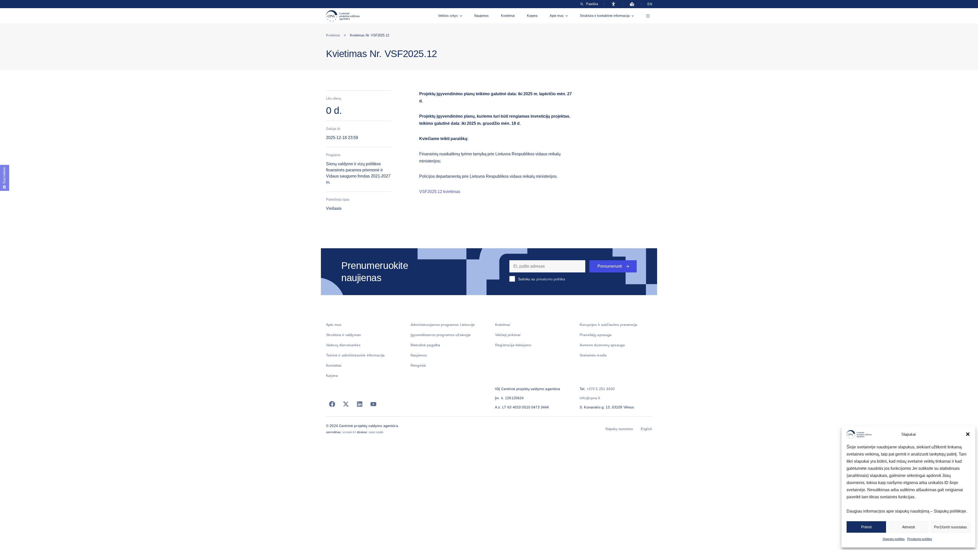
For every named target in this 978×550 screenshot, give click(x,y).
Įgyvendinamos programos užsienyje (441, 335)
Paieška (592, 4)
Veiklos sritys (448, 16)
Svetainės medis (593, 355)
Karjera (532, 16)
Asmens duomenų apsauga (602, 345)
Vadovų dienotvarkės (343, 345)
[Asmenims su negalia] (613, 4)
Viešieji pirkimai (507, 335)
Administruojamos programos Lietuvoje (443, 325)
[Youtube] (373, 404)
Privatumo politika (919, 539)
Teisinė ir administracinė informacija (355, 355)
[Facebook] (332, 404)
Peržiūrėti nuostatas (950, 527)
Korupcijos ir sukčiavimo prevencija (608, 325)
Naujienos (481, 16)
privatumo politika (550, 279)
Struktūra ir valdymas (343, 335)
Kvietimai (508, 16)
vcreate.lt (348, 432)
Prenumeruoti (609, 266)
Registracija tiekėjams (513, 345)
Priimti (866, 527)
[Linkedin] (360, 404)
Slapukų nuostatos (619, 429)
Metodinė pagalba (425, 345)
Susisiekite (4, 175)
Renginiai (418, 365)
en (649, 4)
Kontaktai (333, 365)
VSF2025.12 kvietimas (439, 191)
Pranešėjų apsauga (596, 335)
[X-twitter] (346, 404)
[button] (967, 434)
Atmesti (908, 527)
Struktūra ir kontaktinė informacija (605, 16)
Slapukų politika (893, 539)
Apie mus (557, 16)
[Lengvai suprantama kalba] (632, 4)
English (646, 429)
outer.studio (376, 432)
